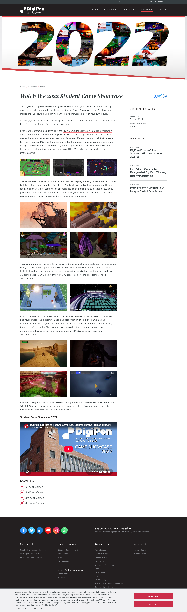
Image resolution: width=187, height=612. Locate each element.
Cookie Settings (101, 554)
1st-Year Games (34, 486)
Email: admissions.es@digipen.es (33, 550)
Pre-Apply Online (139, 554)
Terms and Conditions (104, 587)
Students (134, 127)
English (152, 2)
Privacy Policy (100, 580)
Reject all (153, 596)
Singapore (62, 577)
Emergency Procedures (104, 565)
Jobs (97, 569)
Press (97, 576)
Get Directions (63, 561)
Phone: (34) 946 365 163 (30, 554)
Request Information (140, 550)
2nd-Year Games (35, 492)
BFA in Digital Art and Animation (78, 185)
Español (162, 2)
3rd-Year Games (34, 497)
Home (22, 87)
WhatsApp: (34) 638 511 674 (31, 557)
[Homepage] (32, 7)
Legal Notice (100, 572)
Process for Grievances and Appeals (110, 583)
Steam (76, 402)
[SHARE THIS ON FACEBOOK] (156, 96)
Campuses (125, 2)
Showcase (32, 87)
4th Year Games (34, 503)
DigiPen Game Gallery (60, 409)
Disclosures (100, 561)
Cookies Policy (101, 557)
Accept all (153, 604)
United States (63, 574)
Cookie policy (20, 608)
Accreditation (100, 550)
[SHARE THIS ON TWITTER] (160, 96)
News (42, 87)
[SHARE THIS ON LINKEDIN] (165, 96)
